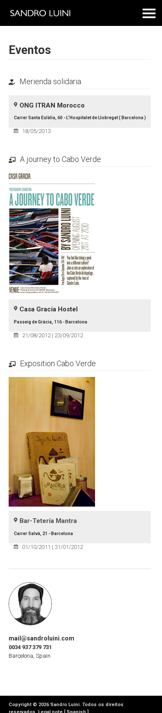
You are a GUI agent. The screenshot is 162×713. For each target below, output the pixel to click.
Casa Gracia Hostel (48, 309)
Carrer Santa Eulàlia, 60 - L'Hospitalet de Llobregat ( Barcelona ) (80, 117)
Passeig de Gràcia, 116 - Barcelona (50, 322)
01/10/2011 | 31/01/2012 (52, 547)
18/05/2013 (36, 131)
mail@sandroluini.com (41, 638)
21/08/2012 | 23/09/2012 (52, 335)
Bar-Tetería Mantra (48, 521)
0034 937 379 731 (30, 647)
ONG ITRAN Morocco (52, 105)
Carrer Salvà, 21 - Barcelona (43, 533)
